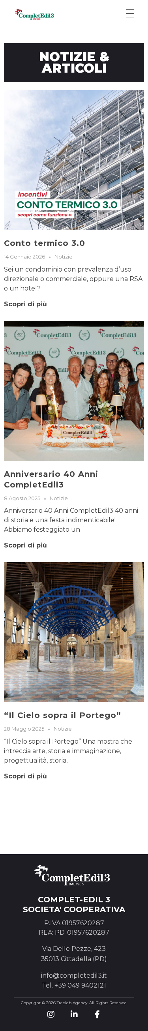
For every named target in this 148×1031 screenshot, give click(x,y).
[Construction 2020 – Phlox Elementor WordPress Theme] (43, 14)
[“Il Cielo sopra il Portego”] (74, 632)
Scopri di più (25, 304)
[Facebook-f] (97, 1014)
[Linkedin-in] (74, 1014)
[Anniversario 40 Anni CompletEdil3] (74, 391)
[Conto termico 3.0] (74, 160)
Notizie (63, 256)
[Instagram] (51, 1014)
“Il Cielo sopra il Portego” (62, 715)
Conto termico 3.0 (44, 243)
